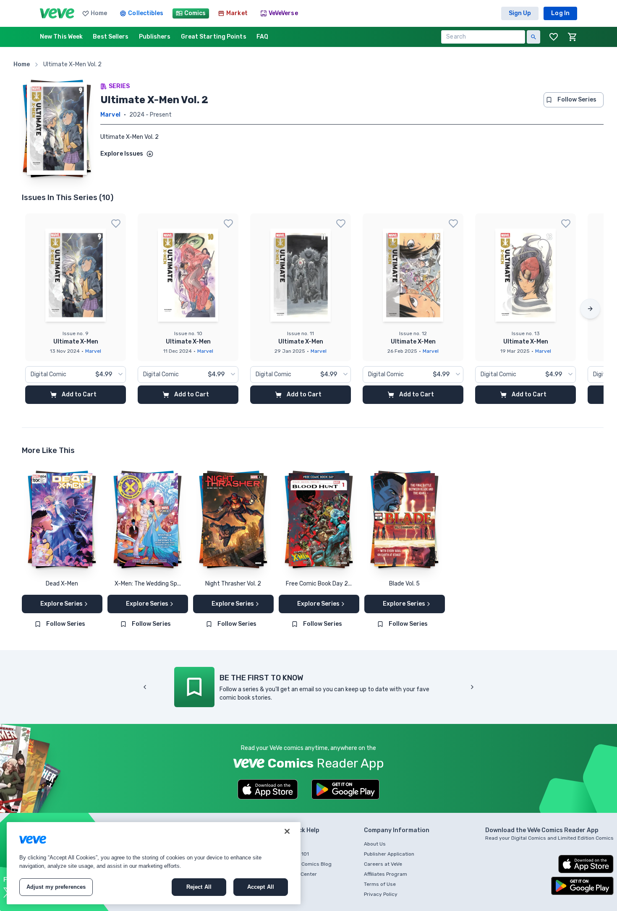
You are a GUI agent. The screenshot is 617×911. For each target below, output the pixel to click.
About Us (375, 844)
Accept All (260, 887)
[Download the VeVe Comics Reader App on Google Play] (345, 789)
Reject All (199, 887)
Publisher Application (389, 854)
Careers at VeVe (383, 864)
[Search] (533, 37)
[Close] (287, 831)
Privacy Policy (380, 894)
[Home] (57, 13)
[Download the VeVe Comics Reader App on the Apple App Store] (268, 789)
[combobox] (75, 374)
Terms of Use (380, 884)
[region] (154, 863)
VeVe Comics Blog (310, 864)
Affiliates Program (385, 874)
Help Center (303, 874)
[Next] (590, 309)
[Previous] (145, 687)
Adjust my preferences (56, 887)
